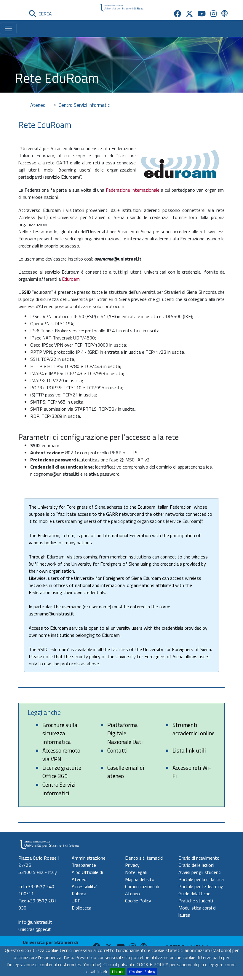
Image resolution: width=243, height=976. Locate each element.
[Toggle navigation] (8, 28)
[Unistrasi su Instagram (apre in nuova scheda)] (213, 13)
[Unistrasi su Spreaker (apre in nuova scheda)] (224, 13)
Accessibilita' (84, 886)
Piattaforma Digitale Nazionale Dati (125, 733)
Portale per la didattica (201, 879)
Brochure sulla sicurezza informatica (59, 733)
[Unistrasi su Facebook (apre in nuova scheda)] (177, 13)
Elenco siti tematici (144, 857)
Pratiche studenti (195, 900)
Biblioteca (81, 907)
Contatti (117, 750)
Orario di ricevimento (199, 857)
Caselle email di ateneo (125, 771)
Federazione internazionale (132, 189)
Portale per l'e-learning (200, 886)
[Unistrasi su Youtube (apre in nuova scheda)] (202, 13)
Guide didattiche (194, 893)
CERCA (44, 13)
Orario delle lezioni (196, 865)
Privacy (132, 865)
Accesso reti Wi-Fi (191, 771)
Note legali (136, 872)
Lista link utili (189, 750)
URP (76, 900)
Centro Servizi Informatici (59, 788)
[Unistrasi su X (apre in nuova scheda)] (189, 13)
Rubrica (79, 893)
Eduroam (71, 279)
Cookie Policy (142, 971)
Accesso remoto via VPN (61, 754)
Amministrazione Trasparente (88, 861)
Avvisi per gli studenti (199, 872)
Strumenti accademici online (193, 729)
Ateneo (38, 105)
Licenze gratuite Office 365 (61, 771)
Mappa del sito (139, 879)
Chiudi (117, 971)
